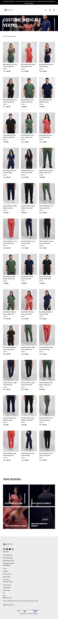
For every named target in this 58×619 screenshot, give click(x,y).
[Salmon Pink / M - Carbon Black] (27, 71)
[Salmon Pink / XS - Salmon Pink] (42, 354)
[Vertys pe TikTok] (13, 549)
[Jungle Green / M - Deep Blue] (25, 142)
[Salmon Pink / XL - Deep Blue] (25, 318)
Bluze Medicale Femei (7, 555)
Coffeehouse (35, 613)
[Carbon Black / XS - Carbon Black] (9, 106)
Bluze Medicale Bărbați (8, 557)
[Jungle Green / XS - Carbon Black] (9, 71)
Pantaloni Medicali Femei (8, 560)
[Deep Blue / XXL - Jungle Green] (22, 283)
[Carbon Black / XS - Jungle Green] (4, 106)
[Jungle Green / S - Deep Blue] (24, 106)
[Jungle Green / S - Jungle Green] (22, 106)
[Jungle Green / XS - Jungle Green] (4, 71)
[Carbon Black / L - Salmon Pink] (42, 248)
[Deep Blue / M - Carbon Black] (44, 106)
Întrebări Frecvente (7, 574)
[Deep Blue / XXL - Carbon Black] (25, 283)
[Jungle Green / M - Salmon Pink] (24, 142)
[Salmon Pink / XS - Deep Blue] (44, 354)
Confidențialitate (6, 587)
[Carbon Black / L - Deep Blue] (24, 212)
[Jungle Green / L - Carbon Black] (45, 212)
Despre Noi (5, 571)
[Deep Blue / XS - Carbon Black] (45, 318)
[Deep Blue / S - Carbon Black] (45, 71)
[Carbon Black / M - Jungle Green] (4, 142)
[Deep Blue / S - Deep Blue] (44, 71)
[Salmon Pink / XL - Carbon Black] (27, 318)
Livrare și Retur (6, 579)
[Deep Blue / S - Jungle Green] (40, 71)
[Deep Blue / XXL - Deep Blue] (24, 283)
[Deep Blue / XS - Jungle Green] (40, 318)
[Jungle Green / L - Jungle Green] (40, 212)
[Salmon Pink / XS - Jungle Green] (40, 354)
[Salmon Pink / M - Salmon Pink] (24, 71)
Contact (5, 568)
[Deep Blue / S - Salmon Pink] (42, 71)
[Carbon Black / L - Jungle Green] (22, 212)
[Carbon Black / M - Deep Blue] (5, 142)
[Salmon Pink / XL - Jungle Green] (22, 318)
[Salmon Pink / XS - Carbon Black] (45, 354)
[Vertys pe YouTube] (10, 549)
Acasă (4, 36)
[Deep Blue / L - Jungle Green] (4, 212)
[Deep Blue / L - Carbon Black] (7, 212)
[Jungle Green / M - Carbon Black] (27, 142)
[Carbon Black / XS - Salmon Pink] (5, 106)
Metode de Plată (6, 576)
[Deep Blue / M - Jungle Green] (40, 106)
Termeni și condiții (7, 585)
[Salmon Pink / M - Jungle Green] (22, 71)
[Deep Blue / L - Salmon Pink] (24, 248)
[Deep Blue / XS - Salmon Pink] (42, 318)
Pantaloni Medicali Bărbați (8, 563)
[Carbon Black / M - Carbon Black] (7, 142)
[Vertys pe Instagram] (4, 549)
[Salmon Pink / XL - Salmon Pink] (24, 318)
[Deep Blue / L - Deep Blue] (5, 212)
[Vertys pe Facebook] (7, 549)
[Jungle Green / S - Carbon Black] (25, 106)
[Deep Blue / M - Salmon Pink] (5, 177)
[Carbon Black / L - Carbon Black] (25, 212)
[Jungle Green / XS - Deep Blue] (7, 71)
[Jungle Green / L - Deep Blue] (44, 212)
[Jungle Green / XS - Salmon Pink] (5, 71)
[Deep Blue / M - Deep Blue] (42, 106)
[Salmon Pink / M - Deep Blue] (25, 71)
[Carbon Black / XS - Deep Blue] (7, 106)
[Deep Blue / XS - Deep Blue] (44, 318)
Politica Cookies (6, 590)
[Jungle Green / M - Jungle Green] (22, 142)
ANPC (4, 595)
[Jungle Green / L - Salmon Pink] (42, 212)
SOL (4, 593)
